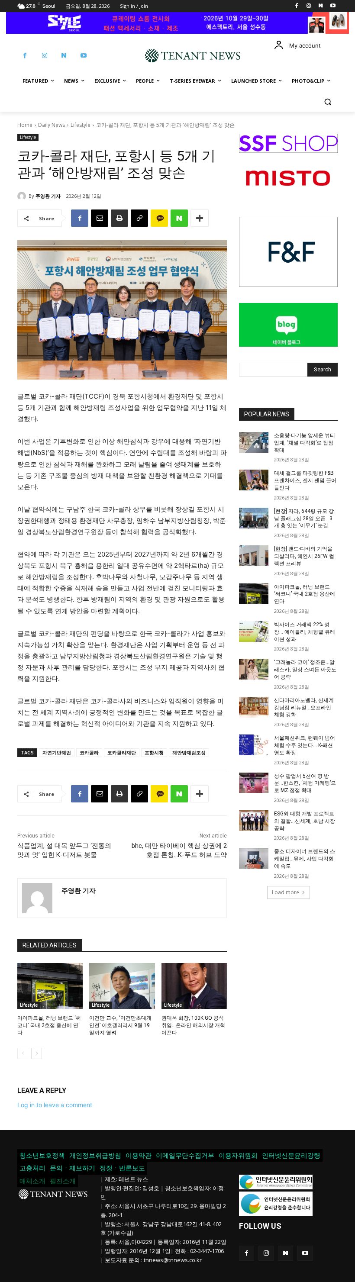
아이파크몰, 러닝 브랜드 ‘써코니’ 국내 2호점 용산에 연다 (49, 1025)
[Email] (99, 218)
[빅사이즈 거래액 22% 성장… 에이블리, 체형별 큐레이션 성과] (253, 631)
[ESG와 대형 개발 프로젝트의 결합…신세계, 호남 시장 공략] (253, 820)
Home (24, 125)
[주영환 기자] (23, 196)
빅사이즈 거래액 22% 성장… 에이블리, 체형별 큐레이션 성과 (304, 632)
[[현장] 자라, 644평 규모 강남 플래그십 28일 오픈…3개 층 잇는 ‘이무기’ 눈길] (253, 518)
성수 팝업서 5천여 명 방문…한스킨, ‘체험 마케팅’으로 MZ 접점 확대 (305, 783)
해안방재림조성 (189, 752)
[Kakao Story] (159, 218)
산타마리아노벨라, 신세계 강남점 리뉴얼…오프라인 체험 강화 (304, 707)
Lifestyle (80, 125)
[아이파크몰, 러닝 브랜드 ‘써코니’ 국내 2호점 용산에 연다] (50, 986)
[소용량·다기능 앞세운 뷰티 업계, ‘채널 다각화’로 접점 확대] (253, 442)
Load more (285, 892)
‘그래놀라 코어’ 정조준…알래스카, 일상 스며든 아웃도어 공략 (305, 669)
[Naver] (321, 6)
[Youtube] (333, 6)
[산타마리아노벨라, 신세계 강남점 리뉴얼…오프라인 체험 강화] (253, 707)
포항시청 (154, 752)
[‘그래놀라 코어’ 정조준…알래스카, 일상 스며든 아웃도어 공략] (253, 669)
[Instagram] (309, 6)
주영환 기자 (48, 196)
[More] (199, 218)
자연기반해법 (56, 752)
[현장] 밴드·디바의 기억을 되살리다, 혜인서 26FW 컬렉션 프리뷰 (304, 556)
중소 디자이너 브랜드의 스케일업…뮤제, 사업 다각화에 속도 (304, 858)
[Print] (119, 218)
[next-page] (36, 1053)
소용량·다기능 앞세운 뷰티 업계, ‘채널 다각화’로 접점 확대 (304, 442)
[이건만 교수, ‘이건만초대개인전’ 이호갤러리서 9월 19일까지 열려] (122, 986)
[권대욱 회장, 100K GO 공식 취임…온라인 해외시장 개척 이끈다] (194, 986)
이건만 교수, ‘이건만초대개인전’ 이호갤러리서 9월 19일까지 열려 (120, 1025)
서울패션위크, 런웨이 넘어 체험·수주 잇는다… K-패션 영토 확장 (304, 745)
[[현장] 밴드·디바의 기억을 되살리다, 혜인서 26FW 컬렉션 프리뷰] (253, 555)
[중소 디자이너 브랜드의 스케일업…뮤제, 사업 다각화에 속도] (253, 858)
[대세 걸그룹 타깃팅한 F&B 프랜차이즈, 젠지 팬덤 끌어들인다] (253, 480)
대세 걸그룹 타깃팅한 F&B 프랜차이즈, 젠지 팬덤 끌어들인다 (305, 480)
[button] (327, 102)
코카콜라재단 (121, 752)
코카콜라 (89, 752)
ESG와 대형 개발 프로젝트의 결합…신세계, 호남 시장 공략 (304, 821)
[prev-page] (22, 1053)
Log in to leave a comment (54, 1104)
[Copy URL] (139, 218)
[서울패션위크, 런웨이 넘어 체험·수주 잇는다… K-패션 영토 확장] (253, 744)
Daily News (51, 125)
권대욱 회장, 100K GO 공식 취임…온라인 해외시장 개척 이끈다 (193, 1025)
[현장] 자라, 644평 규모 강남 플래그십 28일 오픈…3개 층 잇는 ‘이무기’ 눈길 (304, 518)
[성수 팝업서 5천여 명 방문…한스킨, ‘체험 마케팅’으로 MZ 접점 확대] (253, 783)
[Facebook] (297, 6)
